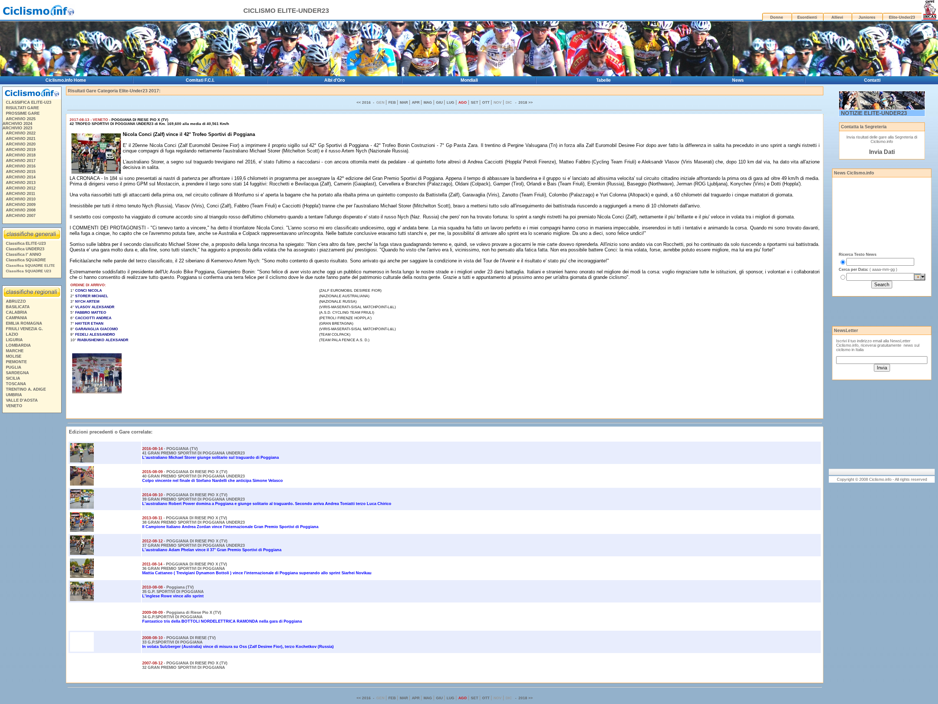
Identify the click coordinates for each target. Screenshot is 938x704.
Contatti (872, 80)
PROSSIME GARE (23, 113)
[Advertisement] (31, 527)
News (738, 80)
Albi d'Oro (334, 80)
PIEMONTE (16, 362)
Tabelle (603, 80)
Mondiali (469, 80)
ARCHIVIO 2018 (21, 155)
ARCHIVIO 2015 (21, 171)
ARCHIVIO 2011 (20, 193)
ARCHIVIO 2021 (21, 138)
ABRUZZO (16, 301)
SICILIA (13, 378)
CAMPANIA (16, 318)
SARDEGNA (17, 373)
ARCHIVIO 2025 (21, 119)
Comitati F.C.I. (200, 80)
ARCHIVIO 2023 (17, 128)
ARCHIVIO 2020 (21, 144)
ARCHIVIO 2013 (21, 182)
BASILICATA (18, 307)
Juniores (866, 17)
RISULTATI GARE (22, 108)
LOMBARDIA (18, 345)
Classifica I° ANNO (23, 254)
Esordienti (807, 17)
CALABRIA (16, 312)
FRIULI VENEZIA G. (24, 329)
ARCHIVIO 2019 (21, 149)
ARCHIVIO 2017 (21, 160)
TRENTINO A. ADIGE (26, 389)
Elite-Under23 (902, 17)
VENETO (14, 405)
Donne (776, 17)
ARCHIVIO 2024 (17, 123)
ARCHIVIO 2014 (21, 177)
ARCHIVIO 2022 (21, 133)
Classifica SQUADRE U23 (28, 271)
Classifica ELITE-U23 (26, 243)
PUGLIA (13, 367)
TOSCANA (16, 384)
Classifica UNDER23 (25, 249)
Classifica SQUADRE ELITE (30, 265)
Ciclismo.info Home (65, 80)
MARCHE (14, 351)
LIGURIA (14, 340)
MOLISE (13, 356)
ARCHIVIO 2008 (21, 210)
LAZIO (12, 334)
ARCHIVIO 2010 (21, 199)
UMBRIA (14, 394)
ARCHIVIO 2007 (21, 215)
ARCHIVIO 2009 (21, 204)
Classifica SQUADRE (26, 260)
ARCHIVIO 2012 (21, 188)
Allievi (837, 17)
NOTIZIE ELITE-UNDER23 (874, 113)
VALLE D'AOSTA (22, 400)
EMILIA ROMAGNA (24, 323)
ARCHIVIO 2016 (21, 166)
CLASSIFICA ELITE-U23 (28, 102)
